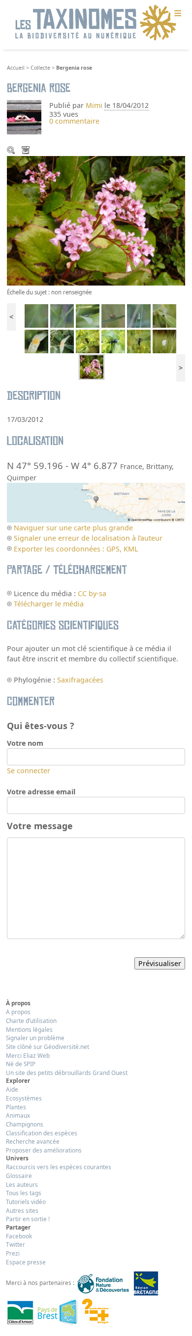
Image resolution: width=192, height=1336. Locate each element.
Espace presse (26, 1262)
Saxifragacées (80, 679)
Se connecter (28, 770)
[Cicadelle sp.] (87, 315)
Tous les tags (23, 1193)
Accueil (16, 67)
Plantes (16, 1107)
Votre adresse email (41, 791)
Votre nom (25, 743)
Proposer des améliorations (44, 1150)
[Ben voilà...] (87, 340)
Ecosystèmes (24, 1098)
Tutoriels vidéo (26, 1201)
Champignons (24, 1124)
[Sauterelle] (113, 315)
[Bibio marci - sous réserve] (164, 315)
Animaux (18, 1115)
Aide (12, 1089)
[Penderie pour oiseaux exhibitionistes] (164, 340)
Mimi (95, 105)
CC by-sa (92, 593)
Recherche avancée (33, 1141)
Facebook (19, 1236)
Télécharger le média (27, 151)
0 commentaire (74, 121)
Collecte (40, 67)
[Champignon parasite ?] (36, 340)
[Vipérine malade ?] (62, 340)
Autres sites (22, 1210)
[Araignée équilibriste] (36, 315)
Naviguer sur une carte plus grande (73, 527)
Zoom (12, 151)
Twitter (15, 1244)
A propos (18, 1012)
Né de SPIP (20, 1064)
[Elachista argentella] (139, 315)
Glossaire (19, 1175)
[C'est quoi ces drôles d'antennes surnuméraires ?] (113, 340)
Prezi (13, 1253)
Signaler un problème (35, 1038)
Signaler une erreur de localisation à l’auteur (88, 538)
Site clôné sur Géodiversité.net (47, 1046)
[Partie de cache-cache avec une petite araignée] (62, 315)
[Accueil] (96, 23)
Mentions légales (29, 1029)
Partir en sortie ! (28, 1219)
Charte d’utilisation (31, 1020)
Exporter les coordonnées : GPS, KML (76, 548)
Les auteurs (22, 1184)
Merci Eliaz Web (28, 1055)
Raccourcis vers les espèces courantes (58, 1167)
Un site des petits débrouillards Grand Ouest (67, 1072)
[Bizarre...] (139, 340)
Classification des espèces (41, 1133)
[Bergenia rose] (91, 366)
